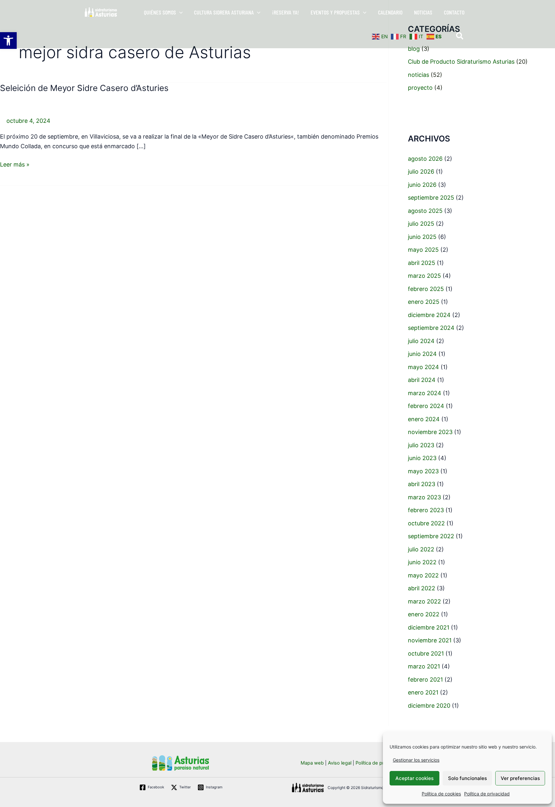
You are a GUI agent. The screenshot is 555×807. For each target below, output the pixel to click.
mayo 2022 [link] (423, 575)
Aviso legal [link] (339, 763)
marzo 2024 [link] (424, 393)
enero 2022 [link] (423, 614)
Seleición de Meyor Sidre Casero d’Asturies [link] (84, 88)
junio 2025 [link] (422, 236)
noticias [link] (418, 74)
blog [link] (414, 48)
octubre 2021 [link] (426, 653)
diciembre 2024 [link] (429, 315)
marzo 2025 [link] (424, 275)
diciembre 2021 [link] (428, 627)
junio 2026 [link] (422, 184)
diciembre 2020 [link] (429, 705)
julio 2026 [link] (421, 171)
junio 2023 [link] (422, 458)
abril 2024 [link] (422, 379)
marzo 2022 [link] (424, 601)
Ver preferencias (520, 778)
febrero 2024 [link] (426, 406)
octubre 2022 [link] (426, 523)
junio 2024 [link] (422, 353)
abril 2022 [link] (421, 588)
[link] (8, 40)
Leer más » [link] (15, 164)
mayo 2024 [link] (423, 367)
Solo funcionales (467, 778)
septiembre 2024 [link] (431, 327)
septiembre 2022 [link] (431, 536)
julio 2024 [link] (421, 341)
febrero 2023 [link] (426, 510)
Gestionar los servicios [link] (416, 760)
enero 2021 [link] (423, 692)
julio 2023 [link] (421, 445)
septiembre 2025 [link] (431, 197)
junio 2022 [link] (422, 562)
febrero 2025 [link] (426, 289)
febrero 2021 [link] (425, 679)
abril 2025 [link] (421, 262)
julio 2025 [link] (421, 223)
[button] (179, 12)
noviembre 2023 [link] (430, 432)
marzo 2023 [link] (424, 497)
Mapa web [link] (312, 763)
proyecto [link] (420, 87)
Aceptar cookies (414, 778)
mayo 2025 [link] (423, 249)
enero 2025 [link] (423, 301)
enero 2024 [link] (424, 419)
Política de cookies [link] (441, 793)
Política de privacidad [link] (487, 793)
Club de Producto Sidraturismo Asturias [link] (461, 61)
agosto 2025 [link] (425, 210)
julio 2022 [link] (421, 549)
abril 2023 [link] (421, 484)
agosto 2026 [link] (425, 158)
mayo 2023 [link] (423, 471)
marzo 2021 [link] (424, 666)
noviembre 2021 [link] (430, 640)
